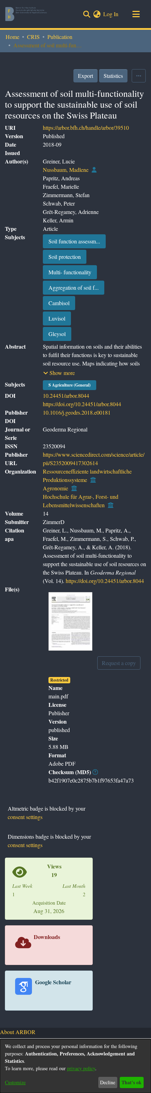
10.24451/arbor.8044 (66, 395)
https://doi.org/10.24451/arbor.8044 (82, 404)
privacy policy (81, 1068)
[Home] (26, 14)
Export (85, 75)
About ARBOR (17, 1031)
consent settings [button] (25, 816)
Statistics (113, 75)
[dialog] (75, 1066)
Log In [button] (111, 14)
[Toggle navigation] (136, 14)
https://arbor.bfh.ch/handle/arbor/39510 (86, 127)
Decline (107, 1082)
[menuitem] (96, 14)
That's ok (132, 1082)
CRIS (33, 36)
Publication (59, 36)
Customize (15, 1082)
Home (12, 36)
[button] (59, 372)
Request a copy (119, 662)
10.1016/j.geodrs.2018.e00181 (77, 412)
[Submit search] (86, 14)
